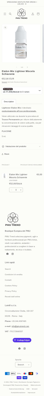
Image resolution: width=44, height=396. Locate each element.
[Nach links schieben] (16, 67)
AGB (27, 389)
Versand (4, 82)
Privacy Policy (10, 291)
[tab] (9, 101)
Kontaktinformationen (18, 392)
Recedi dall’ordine (12, 297)
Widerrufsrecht (36, 385)
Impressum (31, 392)
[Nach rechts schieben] (27, 67)
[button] (5, 14)
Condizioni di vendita (13, 274)
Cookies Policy (11, 286)
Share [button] (6, 154)
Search (8, 269)
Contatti (8, 280)
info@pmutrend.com (20, 326)
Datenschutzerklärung (16, 389)
